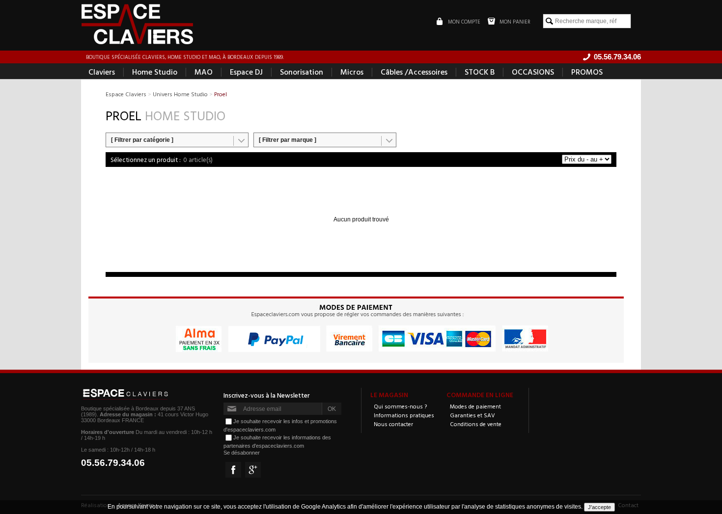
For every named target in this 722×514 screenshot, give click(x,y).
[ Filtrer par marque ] (287, 139)
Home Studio (154, 72)
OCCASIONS (533, 72)
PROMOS (587, 72)
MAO (203, 72)
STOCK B (480, 72)
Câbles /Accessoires (414, 72)
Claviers (101, 72)
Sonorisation (301, 72)
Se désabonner (241, 453)
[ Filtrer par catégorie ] (142, 139)
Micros (351, 72)
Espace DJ (246, 72)
